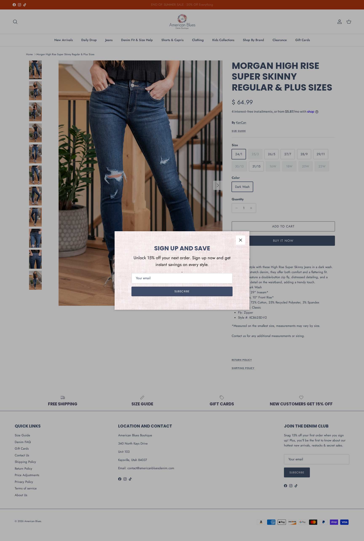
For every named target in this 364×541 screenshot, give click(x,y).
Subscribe (181, 291)
